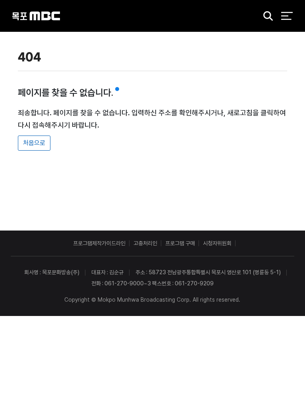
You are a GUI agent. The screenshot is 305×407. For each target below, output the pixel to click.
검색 (265, 16)
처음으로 (34, 143)
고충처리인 (145, 243)
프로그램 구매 (180, 243)
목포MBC (36, 16)
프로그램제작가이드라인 (99, 243)
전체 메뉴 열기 (287, 16)
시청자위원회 (217, 243)
